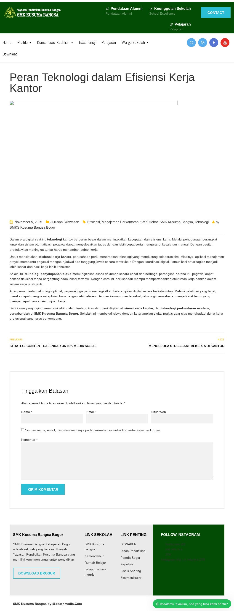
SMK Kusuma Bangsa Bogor (38, 535)
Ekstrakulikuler (130, 578)
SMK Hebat (149, 222)
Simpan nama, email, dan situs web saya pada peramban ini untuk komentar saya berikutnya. (93, 430)
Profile (22, 42)
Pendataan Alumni (126, 8)
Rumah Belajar (95, 562)
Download (10, 54)
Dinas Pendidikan (133, 551)
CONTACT (215, 13)
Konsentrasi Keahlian (53, 42)
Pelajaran (183, 24)
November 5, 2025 (28, 222)
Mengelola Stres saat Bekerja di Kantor (186, 346)
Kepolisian (127, 564)
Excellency (87, 42)
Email (91, 412)
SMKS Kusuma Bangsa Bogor (32, 227)
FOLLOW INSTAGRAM (180, 535)
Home (7, 42)
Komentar (29, 439)
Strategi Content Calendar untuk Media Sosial (53, 346)
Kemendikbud (94, 556)
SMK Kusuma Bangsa (176, 222)
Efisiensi (93, 222)
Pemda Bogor (130, 557)
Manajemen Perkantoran (120, 222)
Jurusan (57, 222)
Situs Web (158, 412)
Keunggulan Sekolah (172, 8)
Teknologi (202, 222)
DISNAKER (128, 544)
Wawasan (71, 222)
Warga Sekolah (133, 42)
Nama (26, 412)
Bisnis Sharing (130, 571)
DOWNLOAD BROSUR (36, 573)
